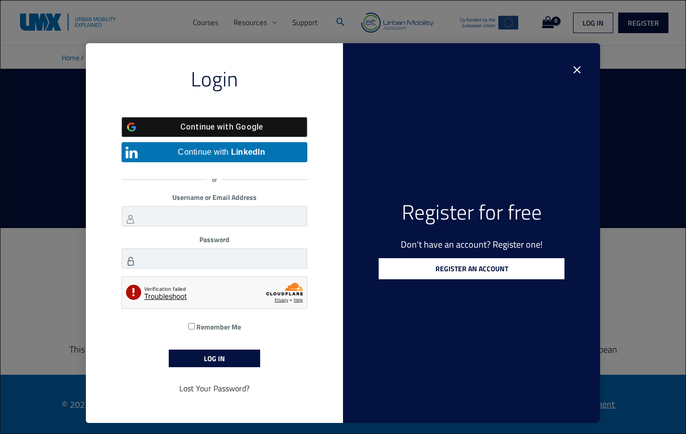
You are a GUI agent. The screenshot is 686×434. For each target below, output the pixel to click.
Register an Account (471, 268)
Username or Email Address (214, 197)
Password (214, 239)
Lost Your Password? (214, 388)
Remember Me (218, 326)
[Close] (577, 69)
